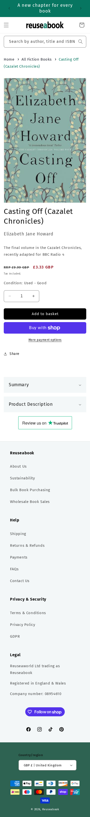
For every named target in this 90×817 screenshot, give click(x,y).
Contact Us (20, 581)
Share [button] (15, 354)
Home (9, 59)
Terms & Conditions (28, 613)
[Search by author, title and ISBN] (80, 41)
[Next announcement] (80, 8)
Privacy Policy (22, 624)
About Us (18, 466)
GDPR (15, 636)
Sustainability (22, 478)
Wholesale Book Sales (30, 501)
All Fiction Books (37, 59)
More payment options (45, 340)
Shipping (18, 533)
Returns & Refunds (27, 545)
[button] (6, 25)
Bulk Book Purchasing (30, 490)
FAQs (14, 569)
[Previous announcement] (9, 8)
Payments (19, 557)
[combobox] (45, 41)
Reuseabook (50, 809)
